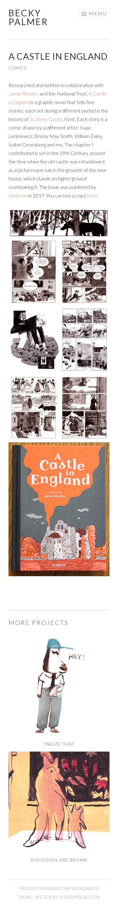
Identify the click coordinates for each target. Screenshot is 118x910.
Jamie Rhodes (23, 94)
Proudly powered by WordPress (59, 888)
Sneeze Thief (59, 744)
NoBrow (17, 195)
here (92, 195)
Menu (98, 13)
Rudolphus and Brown (59, 860)
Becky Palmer (28, 17)
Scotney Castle (46, 119)
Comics (17, 67)
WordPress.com (80, 897)
